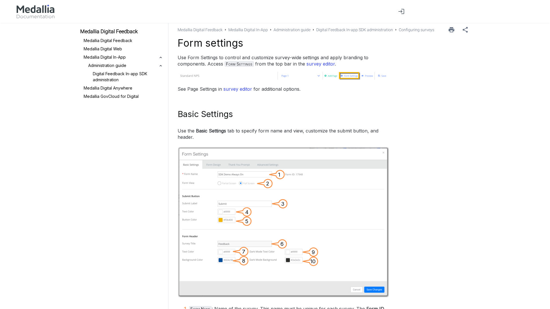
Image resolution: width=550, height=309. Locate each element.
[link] (35, 11)
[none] (465, 30)
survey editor (321, 64)
